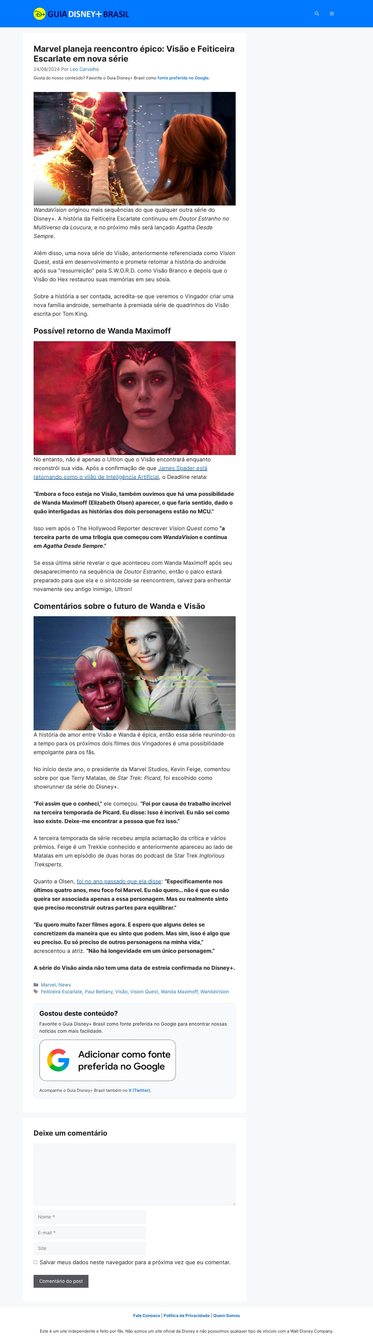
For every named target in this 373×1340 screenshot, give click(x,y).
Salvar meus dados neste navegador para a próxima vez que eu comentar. (135, 1262)
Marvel (48, 985)
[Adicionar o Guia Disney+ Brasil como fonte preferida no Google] (107, 1060)
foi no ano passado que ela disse (119, 881)
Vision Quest (144, 991)
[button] (316, 13)
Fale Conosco (146, 1315)
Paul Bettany (99, 991)
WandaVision (214, 991)
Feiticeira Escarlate (61, 991)
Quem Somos (226, 1315)
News (64, 985)
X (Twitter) (139, 1090)
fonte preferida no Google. (184, 77)
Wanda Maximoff (179, 991)
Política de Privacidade (187, 1315)
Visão (121, 991)
